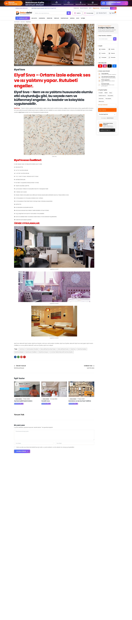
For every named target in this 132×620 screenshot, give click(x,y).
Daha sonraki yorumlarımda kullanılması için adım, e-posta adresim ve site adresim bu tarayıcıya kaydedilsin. (45, 447)
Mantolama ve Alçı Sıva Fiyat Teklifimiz (80, 401)
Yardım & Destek (105, 8)
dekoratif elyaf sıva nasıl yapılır (48, 349)
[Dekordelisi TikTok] (109, 66)
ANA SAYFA (34, 18)
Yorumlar (113, 8)
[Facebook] (15, 357)
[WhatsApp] (18, 357)
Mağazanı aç (96, 8)
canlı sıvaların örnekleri (32, 349)
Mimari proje (101, 101)
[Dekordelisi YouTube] (100, 66)
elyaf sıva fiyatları (82, 349)
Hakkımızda (76, 8)
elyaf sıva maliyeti (19, 352)
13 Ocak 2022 (53, 399)
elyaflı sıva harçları (43, 352)
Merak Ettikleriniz (84, 8)
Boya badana (110, 95)
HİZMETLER (49, 18)
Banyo (110, 92)
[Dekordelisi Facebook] (114, 66)
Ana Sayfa (16, 22)
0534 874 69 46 (110, 118)
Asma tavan (101, 98)
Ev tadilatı (101, 92)
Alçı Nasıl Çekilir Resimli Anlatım (23, 401)
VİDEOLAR (56, 18)
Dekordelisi (19, 399)
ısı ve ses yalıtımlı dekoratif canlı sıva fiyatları (61, 352)
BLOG (90, 8)
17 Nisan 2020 (81, 399)
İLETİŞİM (83, 18)
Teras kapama (108, 98)
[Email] (21, 357)
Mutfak (106, 92)
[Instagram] (24, 357)
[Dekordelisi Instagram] (105, 66)
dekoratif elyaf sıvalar (63, 349)
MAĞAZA (72, 18)
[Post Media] (27, 389)
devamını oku (18, 403)
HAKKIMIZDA (42, 18)
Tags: (15, 349)
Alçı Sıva (23, 22)
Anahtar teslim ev (102, 95)
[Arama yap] (69, 13)
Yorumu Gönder (21, 451)
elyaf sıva (73, 349)
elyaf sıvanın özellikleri (31, 352)
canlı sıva (21, 349)
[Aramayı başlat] (114, 39)
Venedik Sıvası (45, 401)
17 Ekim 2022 (26, 399)
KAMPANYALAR (64, 18)
